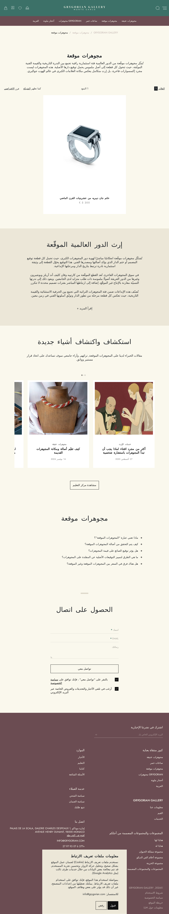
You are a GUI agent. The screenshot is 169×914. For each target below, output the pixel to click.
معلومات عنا (156, 807)
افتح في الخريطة (75, 835)
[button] (82, 375)
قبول (113, 905)
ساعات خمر (91, 20)
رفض (101, 905)
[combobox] (9, 88)
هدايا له (159, 846)
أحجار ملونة (48, 20)
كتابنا (81, 769)
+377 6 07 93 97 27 (73, 846)
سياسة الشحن (76, 796)
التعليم (81, 763)
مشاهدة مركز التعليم (84, 485)
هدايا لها (159, 840)
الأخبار (81, 757)
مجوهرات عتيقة (129, 20)
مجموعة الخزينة (155, 863)
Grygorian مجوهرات (70, 20)
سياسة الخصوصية (56, 681)
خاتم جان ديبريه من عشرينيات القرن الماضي (84, 198)
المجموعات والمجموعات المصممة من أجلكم (140, 869)
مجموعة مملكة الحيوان (151, 852)
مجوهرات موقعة (109, 20)
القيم (160, 813)
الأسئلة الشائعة (76, 774)
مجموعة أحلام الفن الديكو (150, 857)
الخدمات (158, 819)
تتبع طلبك (79, 807)
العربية (36, 20)
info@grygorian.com (70, 841)
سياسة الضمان (76, 801)
